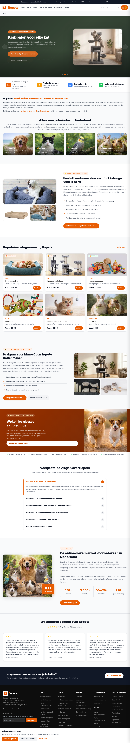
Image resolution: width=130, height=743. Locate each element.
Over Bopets (116, 700)
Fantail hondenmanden (45, 704)
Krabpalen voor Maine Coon (63, 704)
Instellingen (43, 739)
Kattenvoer (62, 722)
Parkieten (79, 696)
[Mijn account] (113, 7)
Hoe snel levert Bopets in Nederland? (41, 482)
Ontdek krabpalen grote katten (23, 54)
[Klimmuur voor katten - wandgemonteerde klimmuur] (114, 387)
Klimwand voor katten (65, 725)
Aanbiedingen (116, 713)
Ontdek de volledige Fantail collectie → (81, 226)
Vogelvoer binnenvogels (80, 701)
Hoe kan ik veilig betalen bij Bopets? (40, 527)
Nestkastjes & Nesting (83, 709)
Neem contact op (114, 676)
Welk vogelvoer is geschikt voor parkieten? (43, 520)
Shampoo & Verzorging (44, 725)
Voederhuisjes (81, 705)
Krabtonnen (62, 712)
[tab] (62, 74)
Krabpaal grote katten (65, 700)
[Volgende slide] (125, 46)
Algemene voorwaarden (116, 721)
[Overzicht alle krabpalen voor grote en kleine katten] (100, 365)
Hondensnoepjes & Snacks (46, 713)
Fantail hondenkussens (99, 719)
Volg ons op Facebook (11, 709)
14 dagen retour (117, 710)
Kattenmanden (63, 715)
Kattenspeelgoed (64, 718)
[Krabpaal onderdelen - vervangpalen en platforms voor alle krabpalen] (87, 387)
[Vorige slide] (4, 46)
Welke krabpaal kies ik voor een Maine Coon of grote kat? (49, 505)
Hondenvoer (44, 709)
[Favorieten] (118, 7)
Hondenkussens (45, 700)
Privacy (114, 716)
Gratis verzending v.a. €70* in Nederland (33, 2)
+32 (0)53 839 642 (9, 705)
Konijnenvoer (98, 696)
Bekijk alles (121, 247)
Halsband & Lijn (45, 721)
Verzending (116, 706)
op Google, (65, 627)
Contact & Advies (118, 696)
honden (23, 111)
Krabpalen (61, 696)
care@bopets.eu (22, 705)
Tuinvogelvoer (81, 712)
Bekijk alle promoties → (18, 443)
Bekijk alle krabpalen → (15, 398)
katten (29, 111)
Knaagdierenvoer (100, 700)
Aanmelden (31, 720)
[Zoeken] (108, 7)
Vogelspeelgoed (81, 715)
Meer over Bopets (70, 603)
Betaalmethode (117, 703)
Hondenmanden (45, 696)
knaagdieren (45, 111)
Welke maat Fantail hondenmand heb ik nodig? (44, 498)
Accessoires (98, 703)
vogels (35, 111)
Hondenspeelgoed (46, 717)
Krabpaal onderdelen (65, 709)
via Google (14, 657)
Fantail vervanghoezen (99, 725)
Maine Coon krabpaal (19, 60)
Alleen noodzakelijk (28, 739)
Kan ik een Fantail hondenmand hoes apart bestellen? (47, 513)
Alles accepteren (10, 739)
